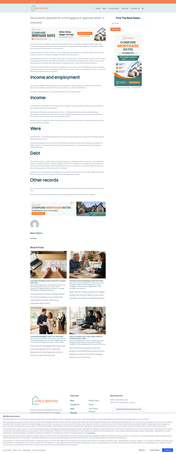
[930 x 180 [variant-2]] (68, 202)
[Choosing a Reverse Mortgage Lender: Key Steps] (87, 264)
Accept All (167, 450)
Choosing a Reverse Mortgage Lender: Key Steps (86, 281)
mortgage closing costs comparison (47, 288)
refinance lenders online (98, 344)
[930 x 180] (68, 27)
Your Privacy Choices (38, 450)
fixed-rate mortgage (53, 340)
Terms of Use (17, 450)
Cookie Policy (91, 433)
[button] (142, 8)
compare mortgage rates (92, 340)
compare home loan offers (54, 285)
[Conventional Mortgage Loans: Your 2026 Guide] (48, 320)
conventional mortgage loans (38, 340)
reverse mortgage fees (89, 284)
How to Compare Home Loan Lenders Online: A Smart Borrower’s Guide (85, 337)
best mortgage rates (79, 340)
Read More (33, 238)
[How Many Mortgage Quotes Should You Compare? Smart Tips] (48, 264)
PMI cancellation (59, 342)
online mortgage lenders (84, 344)
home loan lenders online (87, 342)
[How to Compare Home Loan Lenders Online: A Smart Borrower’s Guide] (87, 320)
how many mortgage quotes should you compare (47, 286)
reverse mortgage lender (89, 286)
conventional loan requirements (56, 338)
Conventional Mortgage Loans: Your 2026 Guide (46, 336)
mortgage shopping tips (47, 290)
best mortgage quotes (40, 285)
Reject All (142, 450)
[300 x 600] (128, 34)
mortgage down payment (47, 342)
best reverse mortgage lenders (82, 283)
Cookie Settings (154, 450)
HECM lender (95, 283)
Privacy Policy (7, 450)
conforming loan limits (40, 338)
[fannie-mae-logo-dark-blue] (45, 394)
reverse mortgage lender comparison (85, 287)
